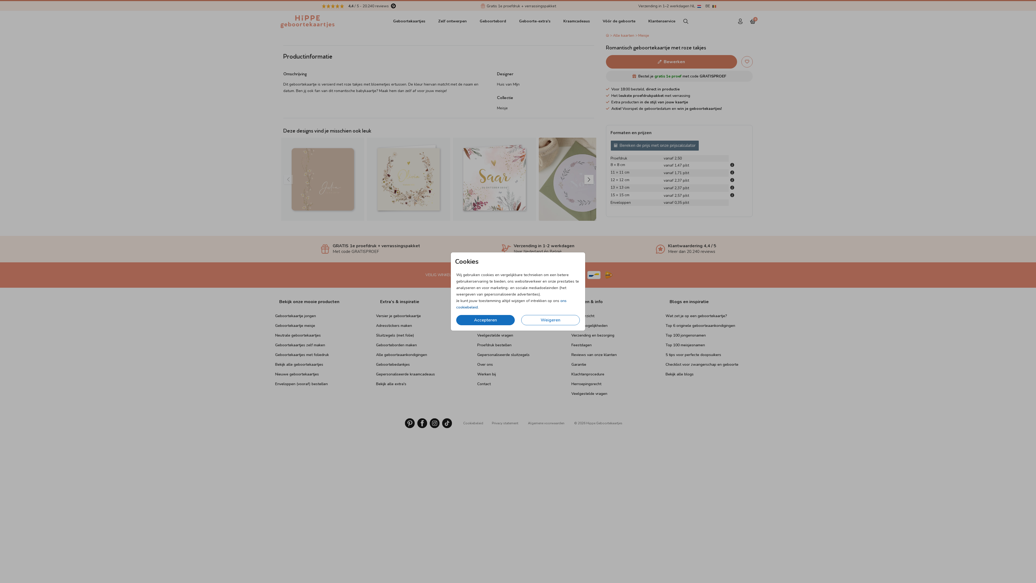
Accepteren (485, 320)
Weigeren (550, 320)
